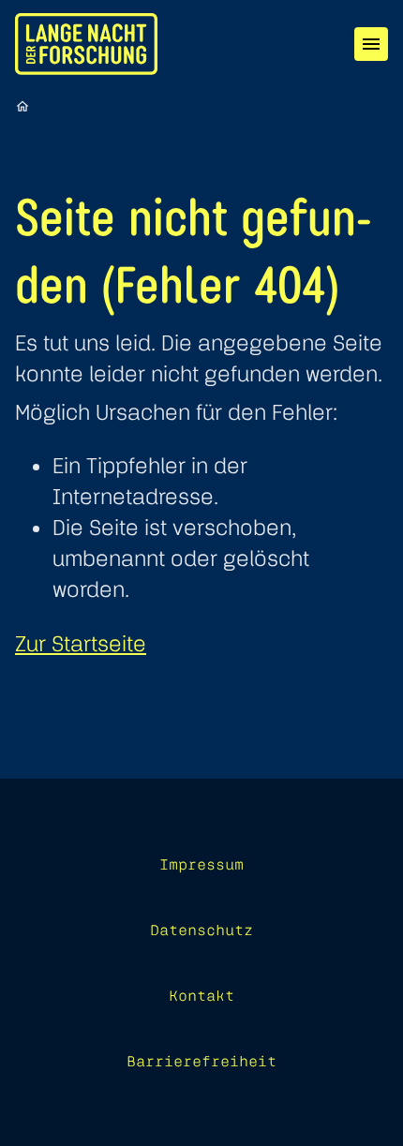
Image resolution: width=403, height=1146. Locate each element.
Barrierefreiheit (201, 1060)
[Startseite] (22, 105)
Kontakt (201, 995)
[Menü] (371, 44)
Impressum (201, 864)
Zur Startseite (80, 643)
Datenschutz (201, 929)
